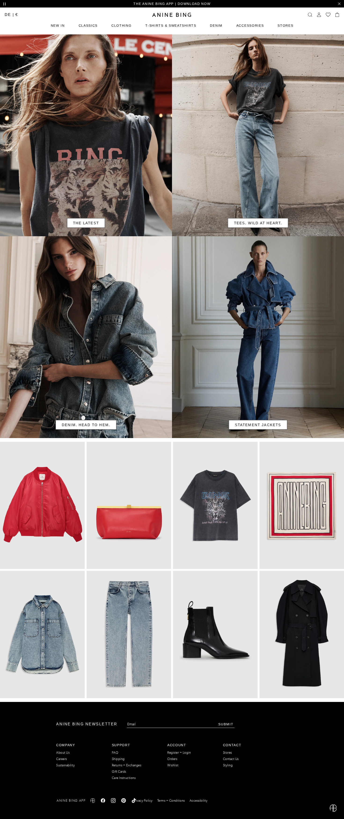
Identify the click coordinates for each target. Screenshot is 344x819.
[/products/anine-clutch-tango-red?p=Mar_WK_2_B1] (129, 505)
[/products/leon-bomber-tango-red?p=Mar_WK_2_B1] (42, 505)
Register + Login (179, 753)
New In (58, 25)
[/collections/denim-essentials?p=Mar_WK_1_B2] (86, 337)
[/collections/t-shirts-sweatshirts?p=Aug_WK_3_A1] (258, 135)
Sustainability (65, 765)
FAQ (115, 753)
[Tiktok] (134, 801)
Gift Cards (119, 772)
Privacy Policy (143, 801)
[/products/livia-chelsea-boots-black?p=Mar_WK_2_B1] (215, 634)
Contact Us (231, 759)
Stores (285, 25)
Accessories (250, 25)
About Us (63, 753)
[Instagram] (113, 801)
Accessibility (199, 801)
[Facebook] (103, 801)
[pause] (4, 4)
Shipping (118, 759)
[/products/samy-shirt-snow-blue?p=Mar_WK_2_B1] (42, 634)
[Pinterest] (123, 801)
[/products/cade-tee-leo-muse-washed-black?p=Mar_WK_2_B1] (215, 505)
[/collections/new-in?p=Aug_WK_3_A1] (86, 135)
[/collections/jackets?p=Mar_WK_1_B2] (258, 337)
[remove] (339, 4)
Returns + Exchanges (126, 765)
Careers (61, 759)
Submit (226, 724)
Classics (88, 25)
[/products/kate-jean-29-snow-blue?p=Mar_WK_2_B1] (129, 634)
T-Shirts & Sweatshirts (170, 25)
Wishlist (172, 765)
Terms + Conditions (171, 801)
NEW (117, 4)
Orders (172, 759)
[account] (319, 15)
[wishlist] (328, 14)
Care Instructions (124, 778)
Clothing (121, 25)
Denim (216, 25)
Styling (228, 765)
